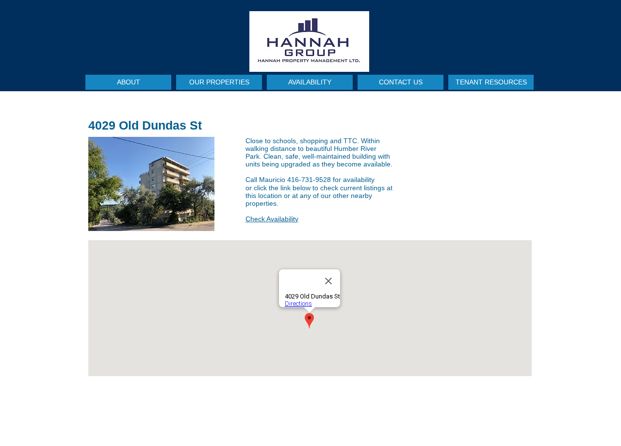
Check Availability (271, 219)
